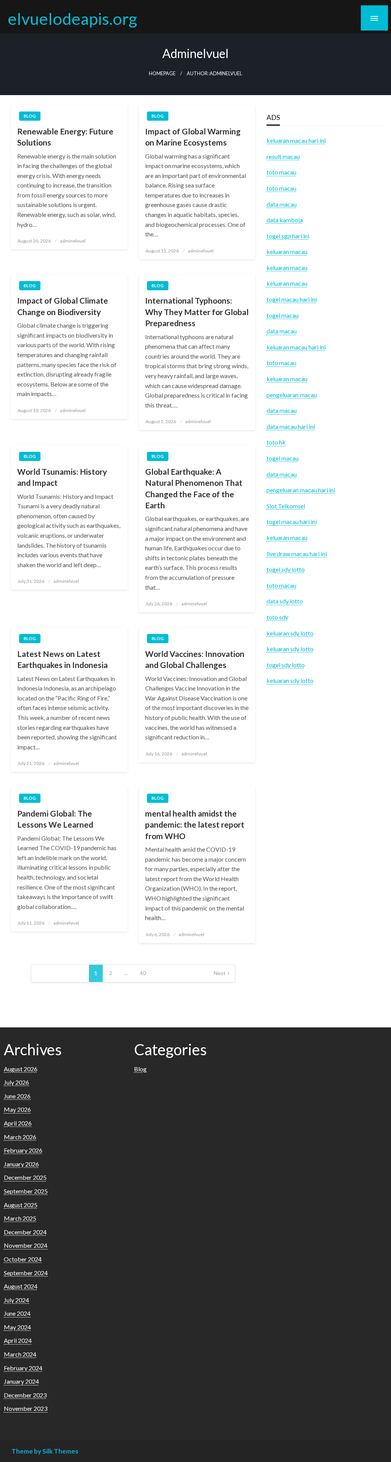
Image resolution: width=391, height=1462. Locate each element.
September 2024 (26, 1272)
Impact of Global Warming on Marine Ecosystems (193, 136)
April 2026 (18, 1123)
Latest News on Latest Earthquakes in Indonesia (62, 659)
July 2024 (16, 1300)
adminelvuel (73, 241)
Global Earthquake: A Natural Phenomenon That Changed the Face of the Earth (193, 488)
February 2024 (23, 1367)
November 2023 (25, 1408)
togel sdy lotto (286, 664)
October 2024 (23, 1259)
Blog (30, 115)
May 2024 (17, 1327)
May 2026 (17, 1109)
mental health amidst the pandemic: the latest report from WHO (194, 825)
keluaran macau (287, 537)
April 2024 (18, 1340)
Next (220, 973)
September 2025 (26, 1191)
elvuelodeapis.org (72, 18)
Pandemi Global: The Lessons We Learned (55, 819)
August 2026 (20, 1068)
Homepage (162, 73)
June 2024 (17, 1313)
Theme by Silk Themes (44, 1451)
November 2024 (25, 1245)
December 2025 (25, 1177)
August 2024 (20, 1286)
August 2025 (20, 1204)
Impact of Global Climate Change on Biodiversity (62, 306)
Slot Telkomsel (286, 505)
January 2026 (21, 1164)
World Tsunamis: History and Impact (62, 477)
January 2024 (21, 1381)
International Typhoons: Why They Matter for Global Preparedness (197, 312)
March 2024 (20, 1354)
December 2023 (25, 1395)
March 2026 (20, 1136)
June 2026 (17, 1096)
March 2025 (20, 1218)
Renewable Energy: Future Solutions (65, 136)
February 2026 (23, 1150)
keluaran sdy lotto (290, 680)
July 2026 (16, 1082)
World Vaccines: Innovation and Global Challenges (194, 659)
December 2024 (25, 1232)
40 (143, 973)
